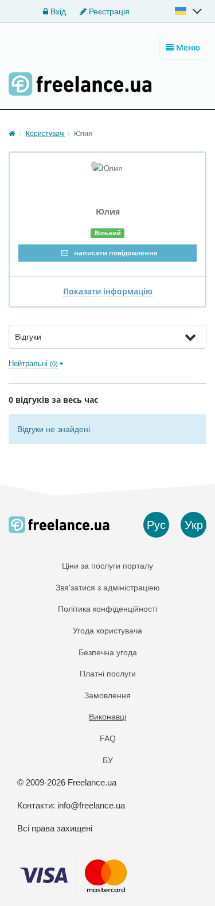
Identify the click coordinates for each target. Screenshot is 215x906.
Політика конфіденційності (107, 608)
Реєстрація (108, 11)
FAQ (108, 738)
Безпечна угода (108, 652)
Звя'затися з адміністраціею (108, 587)
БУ (108, 760)
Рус (156, 525)
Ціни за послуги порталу (107, 565)
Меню (187, 47)
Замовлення (107, 695)
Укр (194, 525)
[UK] (189, 11)
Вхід (57, 11)
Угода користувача (107, 630)
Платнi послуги (108, 673)
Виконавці (107, 716)
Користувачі (45, 134)
